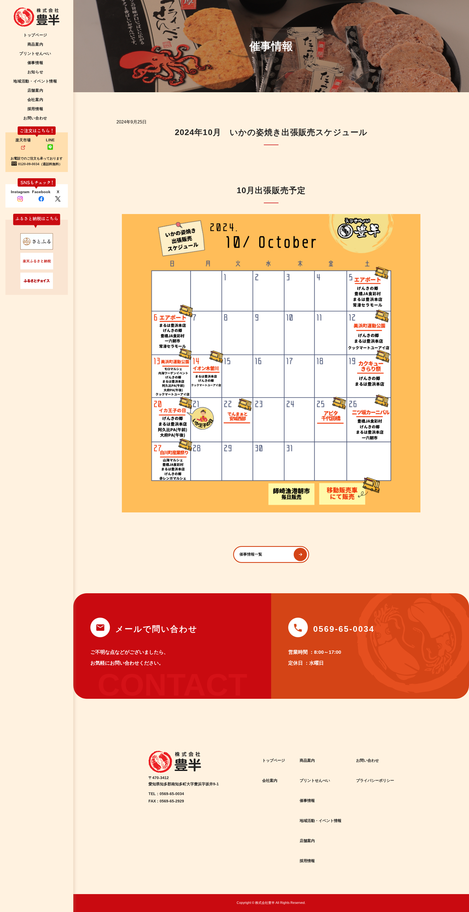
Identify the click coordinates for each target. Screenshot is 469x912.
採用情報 (307, 861)
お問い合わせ (367, 760)
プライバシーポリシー (375, 780)
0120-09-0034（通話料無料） (40, 164)
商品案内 (307, 760)
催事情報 (307, 800)
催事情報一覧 (250, 554)
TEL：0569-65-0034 (166, 794)
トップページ (273, 760)
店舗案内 (307, 840)
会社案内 (269, 780)
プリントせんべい (315, 780)
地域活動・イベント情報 (320, 820)
